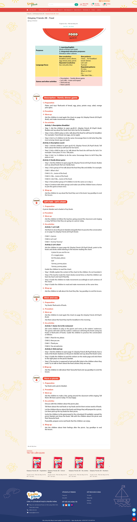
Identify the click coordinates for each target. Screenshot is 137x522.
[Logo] (34, 495)
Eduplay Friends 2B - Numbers (99, 471)
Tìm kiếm (89, 495)
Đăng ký (85, 5)
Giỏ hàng (89, 503)
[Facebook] (63, 505)
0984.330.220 (33, 510)
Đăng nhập (85, 4)
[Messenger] (134, 514)
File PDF (65, 26)
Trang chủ (64, 495)
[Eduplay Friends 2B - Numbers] (100, 462)
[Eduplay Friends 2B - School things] (58, 462)
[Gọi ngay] (134, 519)
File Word (71, 26)
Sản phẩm (64, 498)
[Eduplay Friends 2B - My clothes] (79, 462)
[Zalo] (134, 510)
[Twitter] (69, 505)
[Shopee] (66, 505)
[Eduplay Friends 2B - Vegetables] (37, 462)
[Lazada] (72, 505)
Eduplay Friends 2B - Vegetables (37, 471)
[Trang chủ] (27, 10)
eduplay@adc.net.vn (34, 512)
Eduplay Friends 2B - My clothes (78, 471)
